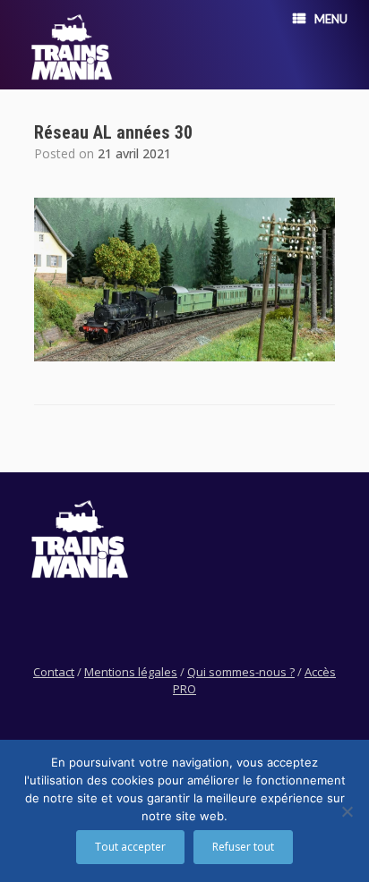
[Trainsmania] (71, 46)
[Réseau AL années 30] (184, 356)
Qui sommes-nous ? (241, 672)
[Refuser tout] (347, 811)
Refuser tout (243, 846)
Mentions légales (130, 672)
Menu (331, 19)
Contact (53, 672)
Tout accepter (130, 846)
